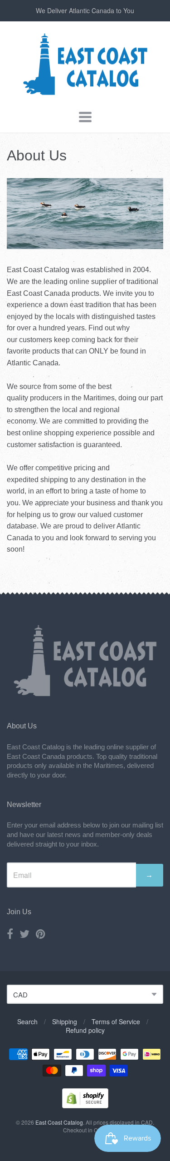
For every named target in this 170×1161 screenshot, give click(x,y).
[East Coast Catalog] (85, 92)
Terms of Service (116, 1021)
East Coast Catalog (59, 1122)
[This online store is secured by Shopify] (85, 1105)
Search (27, 1021)
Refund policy (85, 1030)
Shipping (64, 1021)
